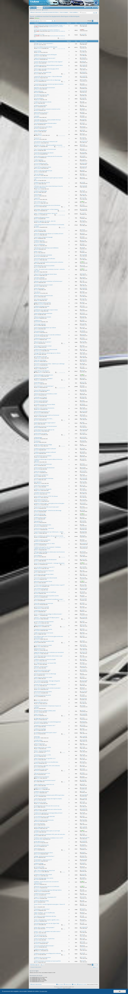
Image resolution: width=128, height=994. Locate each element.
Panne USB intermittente (40, 130)
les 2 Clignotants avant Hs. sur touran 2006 (45, 663)
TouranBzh (37, 113)
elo (36, 263)
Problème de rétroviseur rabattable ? (43, 378)
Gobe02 (82, 433)
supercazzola (37, 412)
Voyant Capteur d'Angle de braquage (43, 237)
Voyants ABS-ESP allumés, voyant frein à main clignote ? (48, 61)
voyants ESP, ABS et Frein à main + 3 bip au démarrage (48, 76)
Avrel (38, 368)
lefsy (38, 745)
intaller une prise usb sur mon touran (43, 633)
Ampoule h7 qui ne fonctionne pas (43, 464)
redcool (82, 754)
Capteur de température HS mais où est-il (44, 58)
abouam (36, 756)
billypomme (37, 361)
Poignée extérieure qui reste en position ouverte (46, 595)
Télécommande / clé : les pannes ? (42, 342)
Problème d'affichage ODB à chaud (43, 874)
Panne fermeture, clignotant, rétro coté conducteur (47, 765)
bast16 (36, 582)
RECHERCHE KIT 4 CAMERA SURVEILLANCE (45, 710)
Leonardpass (83, 65)
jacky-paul (37, 958)
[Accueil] (64, 2)
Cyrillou (36, 593)
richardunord (83, 478)
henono (36, 70)
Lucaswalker (37, 175)
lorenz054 (37, 35)
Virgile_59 (37, 88)
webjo (38, 703)
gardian (36, 44)
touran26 (37, 544)
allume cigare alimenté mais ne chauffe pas (45, 592)
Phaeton (82, 908)
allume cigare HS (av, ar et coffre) (42, 747)
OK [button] (119, 991)
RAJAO (82, 725)
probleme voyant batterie (40, 105)
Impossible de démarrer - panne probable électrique (47, 119)
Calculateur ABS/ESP (39, 277)
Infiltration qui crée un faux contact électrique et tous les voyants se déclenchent (48, 186)
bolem (82, 123)
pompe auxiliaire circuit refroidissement (44, 467)
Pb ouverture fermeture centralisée (43, 255)
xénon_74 (40, 789)
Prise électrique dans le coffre (41, 95)
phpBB (60, 986)
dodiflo (36, 110)
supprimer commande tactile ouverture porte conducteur (48, 262)
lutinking (82, 535)
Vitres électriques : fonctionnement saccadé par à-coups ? (48, 599)
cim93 (38, 300)
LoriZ (38, 416)
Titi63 (82, 728)
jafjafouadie (37, 77)
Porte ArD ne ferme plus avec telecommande (45, 578)
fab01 (82, 201)
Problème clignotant (39, 240)
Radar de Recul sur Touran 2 (41, 112)
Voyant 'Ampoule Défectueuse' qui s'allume (45, 327)
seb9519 (37, 846)
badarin (38, 409)
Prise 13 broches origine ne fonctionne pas (45, 149)
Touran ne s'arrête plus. (40, 471)
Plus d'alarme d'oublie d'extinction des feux (45, 916)
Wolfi (82, 524)
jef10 (38, 31)
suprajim (82, 277)
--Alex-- (36, 796)
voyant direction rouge (40, 230)
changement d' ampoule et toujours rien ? (44, 725)
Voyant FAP (37, 198)
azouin (36, 73)
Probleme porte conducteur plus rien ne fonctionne (47, 205)
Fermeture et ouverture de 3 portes (43, 629)
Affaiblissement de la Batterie (41, 777)
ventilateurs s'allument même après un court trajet (47, 830)
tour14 (36, 611)
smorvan (83, 805)
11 (58, 48)
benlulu (38, 457)
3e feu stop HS (37, 134)
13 (61, 48)
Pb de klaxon (37, 441)
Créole (36, 752)
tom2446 (37, 92)
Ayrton (82, 265)
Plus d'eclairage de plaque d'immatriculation (45, 123)
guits (36, 774)
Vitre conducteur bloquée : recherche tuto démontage (47, 510)
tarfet (38, 537)
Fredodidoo (83, 648)
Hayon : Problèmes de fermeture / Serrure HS (45, 213)
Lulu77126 (83, 341)
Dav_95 (38, 146)
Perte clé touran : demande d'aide (42, 72)
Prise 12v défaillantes (39, 244)
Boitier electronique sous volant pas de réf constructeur (48, 156)
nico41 (36, 634)
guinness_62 (37, 541)
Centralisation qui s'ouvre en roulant (43, 285)
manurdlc (38, 490)
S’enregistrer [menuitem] (97, 8)
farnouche (83, 874)
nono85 (38, 52)
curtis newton (37, 692)
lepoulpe (82, 852)
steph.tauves (37, 434)
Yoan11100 (39, 222)
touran (38, 564)
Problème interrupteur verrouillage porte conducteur (47, 953)
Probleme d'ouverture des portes (42, 695)
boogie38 (83, 659)
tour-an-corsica (38, 871)
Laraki (36, 696)
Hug (36, 917)
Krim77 (82, 393)
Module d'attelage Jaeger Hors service (43, 878)
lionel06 (36, 667)
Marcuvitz (83, 624)
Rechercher (33, 9)
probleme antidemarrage (40, 191)
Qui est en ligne (34, 971)
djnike (82, 912)
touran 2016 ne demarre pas (41, 485)
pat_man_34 (37, 203)
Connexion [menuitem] (95, 8)
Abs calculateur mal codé (40, 356)
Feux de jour (37, 292)
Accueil (34, 7)
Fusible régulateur (38, 160)
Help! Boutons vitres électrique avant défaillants (46, 248)
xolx (36, 849)
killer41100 (37, 438)
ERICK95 (37, 770)
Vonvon (82, 224)
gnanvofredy (83, 25)
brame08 (37, 515)
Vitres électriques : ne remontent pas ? (43, 386)
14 (62, 48)
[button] (97, 21)
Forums (40, 7)
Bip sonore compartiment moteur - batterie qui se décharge (49, 363)
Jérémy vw (83, 559)
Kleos (36, 150)
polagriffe (37, 117)
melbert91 (37, 921)
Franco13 (37, 339)
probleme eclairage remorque (41, 306)
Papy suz (83, 240)
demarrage (37, 736)
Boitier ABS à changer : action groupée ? (44, 927)
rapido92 (38, 445)
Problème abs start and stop (41, 367)
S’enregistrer (45, 9)
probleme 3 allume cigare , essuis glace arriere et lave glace (49, 503)
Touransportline (84, 794)
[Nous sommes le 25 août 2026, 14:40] (80, 12)
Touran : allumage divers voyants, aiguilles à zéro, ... (47, 920)
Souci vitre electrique (39, 823)
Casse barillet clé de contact (41, 769)
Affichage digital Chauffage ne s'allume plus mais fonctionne (49, 552)
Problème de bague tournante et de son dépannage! (47, 80)
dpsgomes (83, 666)
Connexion (39, 9)
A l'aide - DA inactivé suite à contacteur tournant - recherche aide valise (49, 269)
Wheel (36, 180)
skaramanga (83, 185)
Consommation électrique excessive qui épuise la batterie (48, 84)
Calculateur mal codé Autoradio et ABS (44, 641)
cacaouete (39, 501)
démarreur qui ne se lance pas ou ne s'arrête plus (46, 886)
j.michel (82, 407)
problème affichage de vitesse (41, 217)
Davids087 (83, 119)
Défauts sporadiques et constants (42, 317)
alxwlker (82, 126)
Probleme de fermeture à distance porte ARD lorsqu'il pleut (49, 795)
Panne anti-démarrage (39, 514)
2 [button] (94, 21)
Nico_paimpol (37, 168)
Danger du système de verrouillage (43, 444)
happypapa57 (37, 737)
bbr (36, 675)
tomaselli (82, 467)
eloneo (36, 678)
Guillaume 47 (37, 653)
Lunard (36, 183)
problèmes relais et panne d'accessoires (44, 408)
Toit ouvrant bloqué (39, 331)
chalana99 (83, 780)
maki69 (36, 249)
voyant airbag (37, 51)
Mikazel (36, 347)
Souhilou (37, 894)
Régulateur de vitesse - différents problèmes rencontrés (48, 145)
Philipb (82, 404)
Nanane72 (37, 259)
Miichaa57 (37, 55)
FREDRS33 (83, 698)
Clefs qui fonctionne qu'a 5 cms (42, 773)
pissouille (37, 462)
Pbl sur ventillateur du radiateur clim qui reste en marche (48, 536)
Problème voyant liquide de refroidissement (45, 559)
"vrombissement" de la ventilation (42, 455)
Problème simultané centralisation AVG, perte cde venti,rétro (49, 834)
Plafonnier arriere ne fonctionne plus (43, 295)
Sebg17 (82, 414)
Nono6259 (83, 418)
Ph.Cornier (39, 48)
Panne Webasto (38, 555)
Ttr (81, 105)
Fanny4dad (37, 630)
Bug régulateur (38, 482)
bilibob (38, 828)
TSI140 (82, 750)
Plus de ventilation (38, 98)
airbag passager (38, 437)
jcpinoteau (37, 391)
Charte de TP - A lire (39, 34)
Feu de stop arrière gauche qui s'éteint (43, 574)
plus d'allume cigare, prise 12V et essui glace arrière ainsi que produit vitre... (48, 637)
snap (36, 733)
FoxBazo (37, 85)
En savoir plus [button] (43, 991)
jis (81, 444)
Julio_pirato (37, 256)
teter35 (36, 282)
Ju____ (38, 615)
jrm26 (82, 83)
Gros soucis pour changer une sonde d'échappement (47, 722)
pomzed (36, 763)
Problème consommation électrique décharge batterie (48, 890)
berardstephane (38, 431)
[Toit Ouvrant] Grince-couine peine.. (43, 691)
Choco (36, 560)
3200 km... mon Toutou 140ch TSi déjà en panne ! (46, 617)
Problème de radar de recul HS (42, 182)
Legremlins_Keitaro (38, 839)
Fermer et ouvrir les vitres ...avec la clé (44, 528)
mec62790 (39, 568)
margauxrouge (38, 350)
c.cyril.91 (83, 213)
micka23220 (37, 842)
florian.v (36, 549)
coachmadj (83, 152)
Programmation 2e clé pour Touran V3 (44, 570)
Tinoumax (83, 50)
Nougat (82, 555)
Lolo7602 (37, 139)
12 (59, 48)
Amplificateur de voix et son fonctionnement (45, 426)
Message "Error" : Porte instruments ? (43, 43)
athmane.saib (83, 43)
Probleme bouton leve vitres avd (42, 338)
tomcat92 (83, 870)
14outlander (83, 288)
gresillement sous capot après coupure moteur (46, 310)
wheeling (38, 700)
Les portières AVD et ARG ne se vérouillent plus (46, 762)
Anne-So (82, 68)
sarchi (36, 766)
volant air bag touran (39, 744)
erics (82, 923)
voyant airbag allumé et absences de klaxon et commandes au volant (49, 225)
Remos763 (83, 79)
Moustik (82, 378)
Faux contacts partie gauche (41, 588)
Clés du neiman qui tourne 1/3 (42, 411)
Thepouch (83, 194)
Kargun (82, 349)
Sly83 (82, 112)
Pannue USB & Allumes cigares (42, 390)
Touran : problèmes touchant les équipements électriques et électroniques (54, 16)
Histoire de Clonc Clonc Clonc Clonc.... (43, 418)
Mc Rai (82, 747)
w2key (36, 759)
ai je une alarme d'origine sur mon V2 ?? (44, 567)
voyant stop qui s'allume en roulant (43, 677)
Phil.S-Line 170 (38, 376)
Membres (47, 7)
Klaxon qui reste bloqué (40, 360)
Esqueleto (83, 356)
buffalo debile (83, 859)
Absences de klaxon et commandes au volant (45, 393)
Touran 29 (37, 199)
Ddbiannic (83, 61)
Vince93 (36, 157)
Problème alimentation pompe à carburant (45, 448)
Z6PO (38, 778)
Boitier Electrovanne (39, 288)
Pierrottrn (83, 46)
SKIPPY (40, 626)
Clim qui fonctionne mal (40, 935)
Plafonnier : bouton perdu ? (41, 666)
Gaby (36, 26)
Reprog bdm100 (38, 521)
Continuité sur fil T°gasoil (40, 397)
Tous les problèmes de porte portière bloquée (45, 47)
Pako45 (36, 66)
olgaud (38, 99)
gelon (36, 657)
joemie (36, 476)
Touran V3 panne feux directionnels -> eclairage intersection (49, 563)
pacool (36, 910)
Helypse (82, 710)
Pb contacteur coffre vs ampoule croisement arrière (47, 109)
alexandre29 (83, 714)
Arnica (36, 479)
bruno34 (38, 875)
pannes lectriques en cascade (41, 607)
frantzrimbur (37, 741)
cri (35, 781)
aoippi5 (36, 128)
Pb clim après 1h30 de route (41, 942)
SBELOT (37, 533)
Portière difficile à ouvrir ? (40, 702)
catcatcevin (37, 887)
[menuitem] (87, 8)
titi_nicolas (83, 323)
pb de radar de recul (39, 841)
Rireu (40, 950)
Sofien (38, 245)
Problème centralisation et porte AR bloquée (45, 54)
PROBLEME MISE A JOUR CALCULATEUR (44, 265)
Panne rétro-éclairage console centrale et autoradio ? (47, 688)
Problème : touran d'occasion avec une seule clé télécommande (46, 882)
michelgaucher (84, 927)
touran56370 (83, 76)
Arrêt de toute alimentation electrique (43, 478)
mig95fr (82, 363)
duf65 (36, 928)
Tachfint (82, 705)
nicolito (82, 684)
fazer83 (82, 488)
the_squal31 (83, 736)
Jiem (82, 889)
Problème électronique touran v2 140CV (44, 543)
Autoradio (36, 116)
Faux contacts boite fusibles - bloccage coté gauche (47, 681)
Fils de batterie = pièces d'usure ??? (43, 860)
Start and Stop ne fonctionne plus (42, 524)
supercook (83, 34)
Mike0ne (37, 195)
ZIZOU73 (83, 440)
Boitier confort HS (38, 714)
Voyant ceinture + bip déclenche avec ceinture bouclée (48, 809)
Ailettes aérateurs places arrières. (42, 302)
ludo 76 (36, 864)
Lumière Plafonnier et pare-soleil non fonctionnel (46, 415)
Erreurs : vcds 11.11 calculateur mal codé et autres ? (47, 931)
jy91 (82, 904)
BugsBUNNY (83, 809)
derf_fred (37, 522)
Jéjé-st (38, 379)
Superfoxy (37, 943)
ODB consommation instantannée (42, 625)
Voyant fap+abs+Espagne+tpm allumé (43, 153)
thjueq (82, 170)
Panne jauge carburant (40, 324)
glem (82, 732)
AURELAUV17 (38, 142)
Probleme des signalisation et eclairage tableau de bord (48, 813)
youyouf (36, 171)
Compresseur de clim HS (40, 610)
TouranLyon (83, 787)
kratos (38, 803)
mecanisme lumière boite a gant (42, 670)
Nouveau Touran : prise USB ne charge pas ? (45, 684)
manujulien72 (37, 311)
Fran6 (38, 405)
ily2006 (36, 708)
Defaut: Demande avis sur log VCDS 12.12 (44, 758)
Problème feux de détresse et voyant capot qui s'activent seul (48, 178)
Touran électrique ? (39, 382)
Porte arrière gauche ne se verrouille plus (44, 258)
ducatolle (83, 159)
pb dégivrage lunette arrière (41, 718)
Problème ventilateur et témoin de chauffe (45, 659)
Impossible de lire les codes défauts (43, 127)
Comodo (40, 135)
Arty (61, 988)
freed (82, 900)
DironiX (38, 210)
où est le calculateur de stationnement (43, 621)
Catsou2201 (83, 209)
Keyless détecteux (38, 91)
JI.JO (38, 664)
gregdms (37, 307)
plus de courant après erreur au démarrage (45, 673)
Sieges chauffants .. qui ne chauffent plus (44, 912)
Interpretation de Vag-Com (41, 500)
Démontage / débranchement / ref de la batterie (46, 209)
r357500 (36, 947)
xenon (36, 328)
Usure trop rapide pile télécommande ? (44, 945)
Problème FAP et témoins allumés (42, 102)
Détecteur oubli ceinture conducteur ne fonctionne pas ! (48, 281)
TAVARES (37, 332)
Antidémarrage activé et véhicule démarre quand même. (48, 65)
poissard (38, 504)
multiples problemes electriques (42, 540)
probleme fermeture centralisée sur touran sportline (47, 961)
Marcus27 (37, 383)
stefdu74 (37, 553)
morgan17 (83, 298)
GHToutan (37, 898)
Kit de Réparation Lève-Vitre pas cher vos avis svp (46, 806)
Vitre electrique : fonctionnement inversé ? (45, 780)
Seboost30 (37, 604)
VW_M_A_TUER (38, 586)
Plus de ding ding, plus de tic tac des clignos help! (46, 923)
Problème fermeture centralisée (42, 893)
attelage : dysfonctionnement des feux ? (44, 856)
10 (61, 146)
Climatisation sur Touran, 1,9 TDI (42, 755)
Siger (36, 124)
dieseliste (37, 275)
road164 (38, 689)
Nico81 (82, 455)
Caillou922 (37, 59)
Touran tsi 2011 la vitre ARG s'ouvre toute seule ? (46, 507)
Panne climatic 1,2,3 (39, 848)
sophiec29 (37, 227)
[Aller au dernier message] (86, 25)
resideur (82, 220)
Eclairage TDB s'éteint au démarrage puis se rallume (47, 353)
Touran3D (83, 98)
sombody (38, 646)
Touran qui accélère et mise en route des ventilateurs (47, 334)
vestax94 (37, 206)
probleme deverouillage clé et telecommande (45, 349)
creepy (36, 289)
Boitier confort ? (38, 251)
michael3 (37, 402)
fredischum (83, 492)
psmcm (38, 214)
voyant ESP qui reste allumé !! (41, 371)
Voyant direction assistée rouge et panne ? (44, 422)
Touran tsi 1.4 (37, 138)
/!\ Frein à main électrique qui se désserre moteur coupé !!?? (49, 585)
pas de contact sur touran (40, 433)
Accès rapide (31, 8)
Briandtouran (83, 166)
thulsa (36, 726)
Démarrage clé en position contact (42, 346)
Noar (82, 655)
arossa (36, 785)
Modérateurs (37, 18)
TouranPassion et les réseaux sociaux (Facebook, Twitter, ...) (49, 25)
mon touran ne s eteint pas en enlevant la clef (45, 141)
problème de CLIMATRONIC (41, 788)
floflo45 (36, 131)
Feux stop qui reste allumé (41, 299)
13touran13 (83, 819)
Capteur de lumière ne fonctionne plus (44, 820)
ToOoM (36, 81)
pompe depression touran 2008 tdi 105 (44, 430)
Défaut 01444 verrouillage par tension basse (45, 274)
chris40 (38, 650)
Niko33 (36, 508)
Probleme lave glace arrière (41, 949)
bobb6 (36, 642)
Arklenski (38, 497)
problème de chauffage (40, 729)
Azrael (36, 325)
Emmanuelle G (84, 543)
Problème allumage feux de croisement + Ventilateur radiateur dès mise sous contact (47, 547)
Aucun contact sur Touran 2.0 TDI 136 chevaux (46, 496)
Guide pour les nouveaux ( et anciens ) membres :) (47, 30)
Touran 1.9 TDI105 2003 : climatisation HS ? (45, 897)
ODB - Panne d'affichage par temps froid (44, 870)
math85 (36, 939)
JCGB (36, 343)
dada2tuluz (39, 608)
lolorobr (82, 144)
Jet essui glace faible (39, 867)
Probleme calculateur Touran (41, 791)
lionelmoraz (37, 293)
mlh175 (82, 784)
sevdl (36, 730)
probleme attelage (38, 863)
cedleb (36, 835)
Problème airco (38, 320)
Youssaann (83, 87)
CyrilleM (36, 879)
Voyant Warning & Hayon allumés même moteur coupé (48, 656)
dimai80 (36, 442)
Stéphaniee (83, 72)
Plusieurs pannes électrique (41, 401)
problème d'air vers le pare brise (42, 957)
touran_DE (83, 481)
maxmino (83, 459)
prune (36, 962)
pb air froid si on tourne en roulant (43, 645)
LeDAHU (37, 419)
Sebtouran (37, 398)
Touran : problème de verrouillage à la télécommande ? (48, 614)
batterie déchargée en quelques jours (43, 375)
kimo (36, 824)
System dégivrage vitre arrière (41, 827)
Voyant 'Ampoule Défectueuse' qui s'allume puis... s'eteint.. (49, 532)
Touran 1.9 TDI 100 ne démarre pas (43, 170)
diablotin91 (37, 242)
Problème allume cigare (40, 517)
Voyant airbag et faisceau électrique (43, 313)
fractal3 (36, 556)
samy (36, 238)
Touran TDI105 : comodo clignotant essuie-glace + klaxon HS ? (49, 905)
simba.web (37, 821)
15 (64, 48)
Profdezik (37, 884)
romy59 (36, 449)
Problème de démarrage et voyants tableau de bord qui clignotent (48, 460)
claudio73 (37, 660)
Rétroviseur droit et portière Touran (43, 581)
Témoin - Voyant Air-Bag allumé (42, 751)
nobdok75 (37, 810)
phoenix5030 (37, 321)
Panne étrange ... (38, 194)
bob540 (36, 924)
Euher (36, 314)
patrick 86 (37, 936)
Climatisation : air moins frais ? (42, 909)
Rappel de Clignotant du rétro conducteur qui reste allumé (49, 652)
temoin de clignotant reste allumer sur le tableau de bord (48, 233)
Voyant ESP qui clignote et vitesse (42, 167)
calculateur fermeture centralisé (42, 492)
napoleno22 (37, 526)
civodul (36, 799)
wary (36, 103)
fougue (36, 427)
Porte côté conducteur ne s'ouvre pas (43, 603)
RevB (38, 387)
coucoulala (37, 685)
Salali (82, 422)
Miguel (82, 687)
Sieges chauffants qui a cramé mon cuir (44, 784)
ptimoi (36, 465)
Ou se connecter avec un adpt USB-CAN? (44, 816)
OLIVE (36, 857)
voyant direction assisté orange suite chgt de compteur (48, 798)
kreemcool (37, 234)
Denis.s (36, 486)
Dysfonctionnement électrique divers (43, 852)
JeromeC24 (37, 639)
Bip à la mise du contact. (40, 802)
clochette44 (39, 891)
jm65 (36, 106)
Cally (36, 252)
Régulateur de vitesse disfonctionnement (44, 87)
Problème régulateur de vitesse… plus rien (45, 221)
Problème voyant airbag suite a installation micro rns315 (48, 838)
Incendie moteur (38, 740)
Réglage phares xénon (39, 649)
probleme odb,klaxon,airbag (41, 900)
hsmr (82, 570)
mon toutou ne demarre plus (41, 845)
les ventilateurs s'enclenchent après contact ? (45, 732)
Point (38, 719)
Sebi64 (36, 231)
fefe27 (36, 218)
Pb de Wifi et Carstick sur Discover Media (44, 404)
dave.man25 (37, 853)
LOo (38, 748)
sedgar (36, 192)
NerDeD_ (37, 286)
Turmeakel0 (83, 254)
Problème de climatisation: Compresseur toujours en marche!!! (47, 706)
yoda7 (36, 954)
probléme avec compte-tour (41, 475)
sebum (82, 953)
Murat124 (83, 334)
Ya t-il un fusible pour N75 (40, 163)
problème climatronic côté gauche (42, 489)
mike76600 (39, 671)
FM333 (36, 511)
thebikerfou (37, 723)
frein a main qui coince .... (40, 201)
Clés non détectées (39, 174)
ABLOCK (40, 372)
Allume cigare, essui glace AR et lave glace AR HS (46, 69)
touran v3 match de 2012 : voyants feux (44, 938)
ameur (36, 296)
